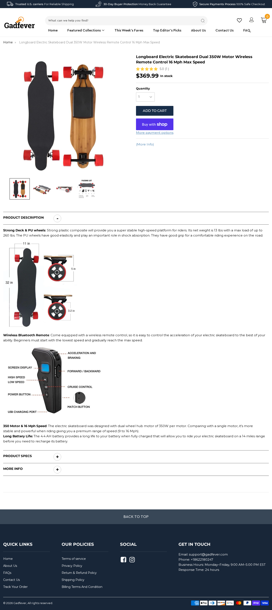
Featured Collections (84, 30)
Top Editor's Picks (167, 30)
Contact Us (224, 30)
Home (53, 30)
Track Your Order (15, 587)
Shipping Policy (73, 580)
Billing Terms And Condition (82, 587)
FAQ (246, 30)
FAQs (7, 573)
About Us (198, 30)
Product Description (24, 217)
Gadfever (19, 603)
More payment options (154, 133)
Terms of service (74, 559)
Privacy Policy (72, 566)
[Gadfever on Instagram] (132, 561)
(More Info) (145, 144)
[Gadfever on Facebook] (124, 561)
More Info (13, 469)
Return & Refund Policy (79, 573)
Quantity (143, 88)
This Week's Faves (129, 30)
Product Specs (17, 456)
